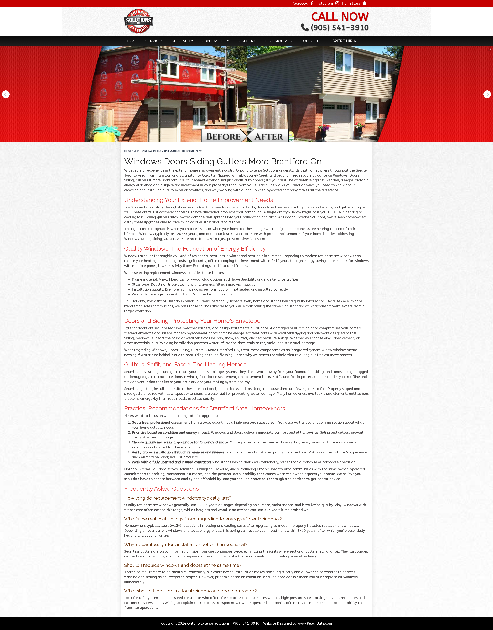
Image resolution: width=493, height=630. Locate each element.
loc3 (136, 150)
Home (127, 150)
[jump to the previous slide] (6, 94)
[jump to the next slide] (487, 94)
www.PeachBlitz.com (314, 623)
